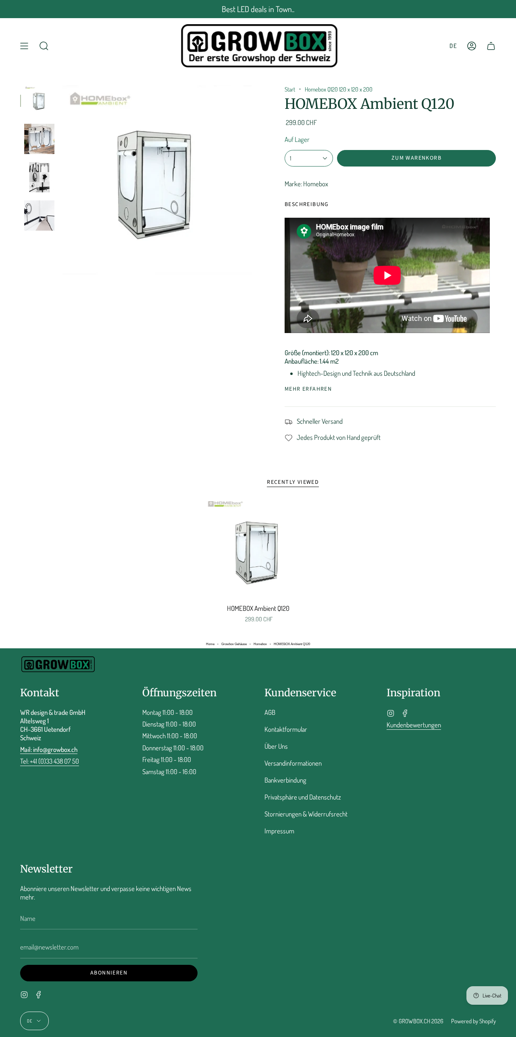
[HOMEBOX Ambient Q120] (258, 550)
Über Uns (276, 746)
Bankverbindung (285, 780)
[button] (44, 45)
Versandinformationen (293, 763)
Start (290, 89)
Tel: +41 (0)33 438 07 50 (49, 761)
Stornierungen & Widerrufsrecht (305, 814)
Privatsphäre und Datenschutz (302, 797)
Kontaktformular (285, 729)
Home (210, 644)
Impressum (279, 831)
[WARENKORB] (491, 45)
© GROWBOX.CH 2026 (418, 1021)
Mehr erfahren (308, 389)
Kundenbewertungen (414, 724)
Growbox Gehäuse (234, 644)
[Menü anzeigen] (24, 45)
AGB (269, 712)
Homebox (260, 644)
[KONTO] (471, 45)
